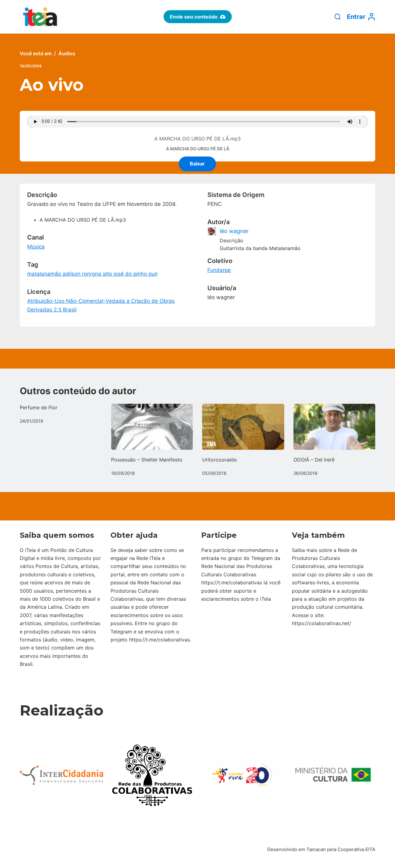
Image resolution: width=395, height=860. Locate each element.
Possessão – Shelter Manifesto (146, 460)
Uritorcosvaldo (219, 460)
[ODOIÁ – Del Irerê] (334, 427)
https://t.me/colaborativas (159, 640)
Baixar (197, 164)
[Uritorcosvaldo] (243, 427)
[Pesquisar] (338, 17)
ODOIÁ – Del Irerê (314, 460)
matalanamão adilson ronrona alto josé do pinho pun (92, 274)
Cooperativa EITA (356, 849)
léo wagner (234, 231)
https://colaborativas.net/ (321, 623)
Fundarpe (219, 270)
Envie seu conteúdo (194, 17)
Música (36, 247)
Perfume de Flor (38, 407)
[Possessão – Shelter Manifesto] (152, 427)
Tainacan (316, 849)
